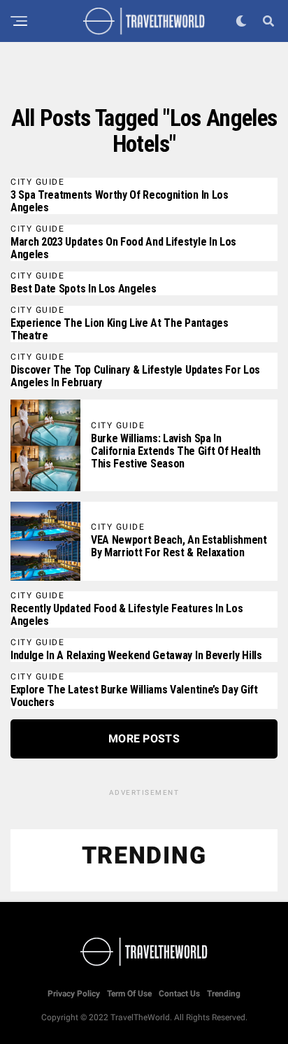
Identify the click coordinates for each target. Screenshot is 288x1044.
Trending (223, 994)
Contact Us (179, 994)
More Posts (144, 738)
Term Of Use (129, 994)
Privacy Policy (74, 994)
